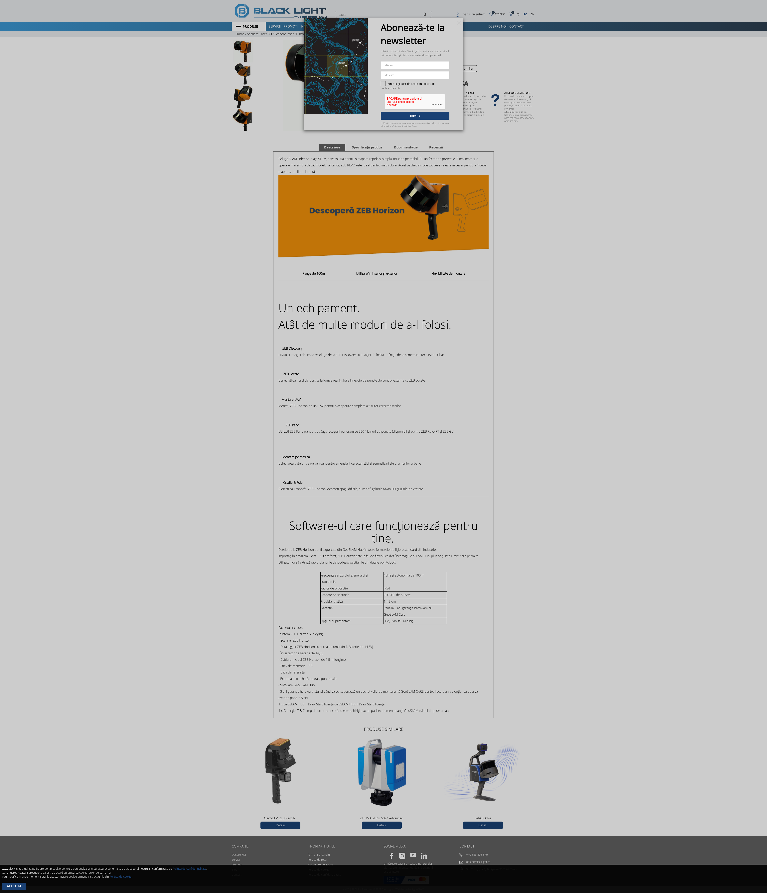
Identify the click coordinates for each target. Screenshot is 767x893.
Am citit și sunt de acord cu (405, 84)
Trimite (415, 116)
